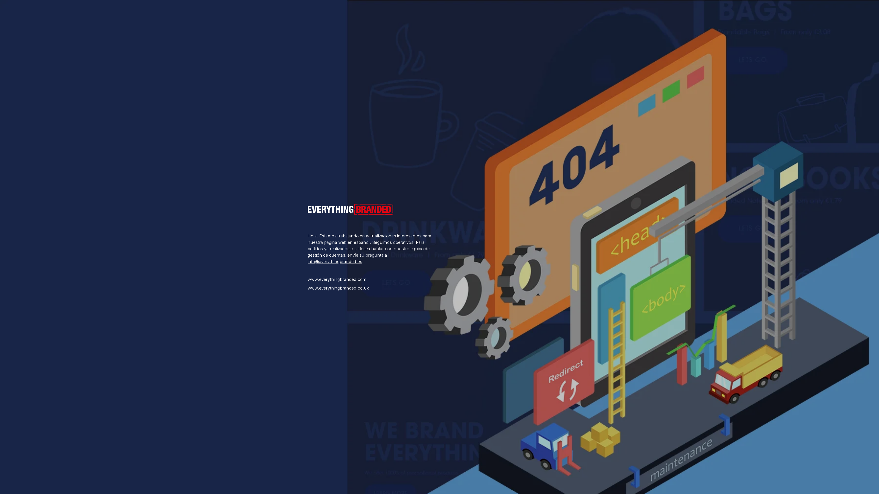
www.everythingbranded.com (337, 279)
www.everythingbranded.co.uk (338, 287)
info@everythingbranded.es (335, 261)
